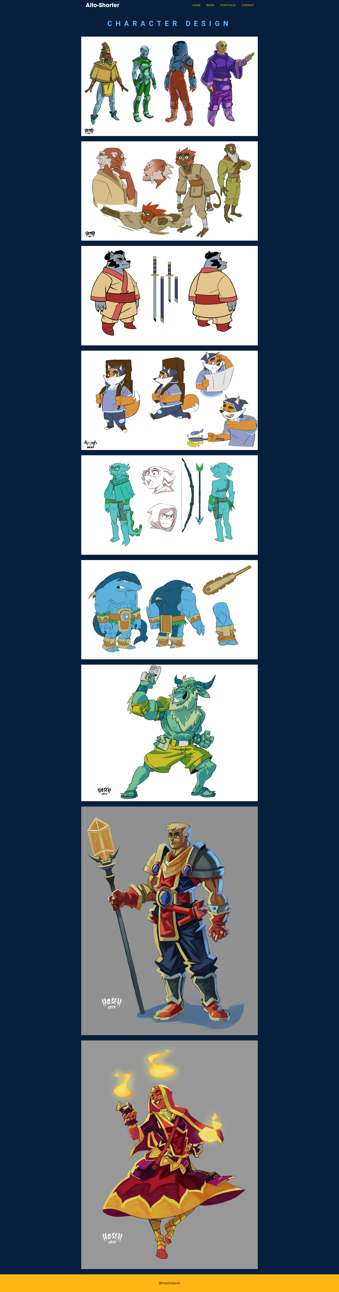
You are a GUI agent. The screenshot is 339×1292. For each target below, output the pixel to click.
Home (196, 5)
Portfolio (228, 5)
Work (210, 5)
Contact (248, 5)
